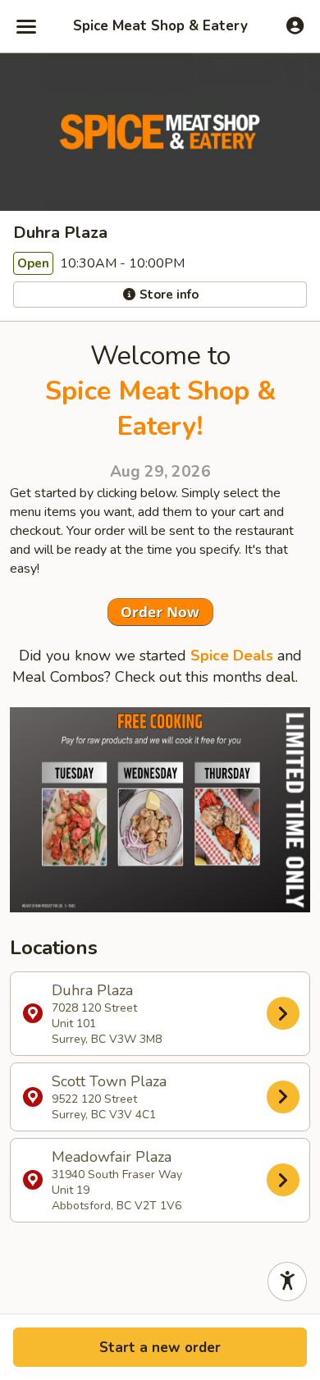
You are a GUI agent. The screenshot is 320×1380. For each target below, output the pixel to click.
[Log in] (295, 25)
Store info (167, 294)
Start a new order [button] (160, 1347)
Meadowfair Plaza (117, 1180)
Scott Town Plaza (109, 1097)
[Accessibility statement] (287, 1281)
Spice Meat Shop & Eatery (160, 26)
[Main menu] (26, 26)
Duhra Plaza (107, 1013)
